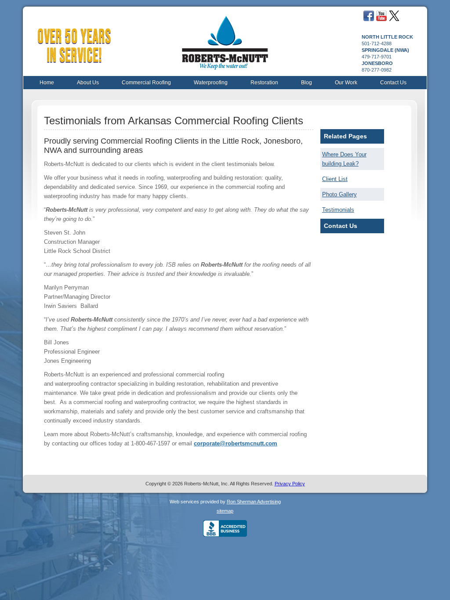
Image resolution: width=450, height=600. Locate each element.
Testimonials (338, 209)
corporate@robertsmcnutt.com (235, 443)
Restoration (264, 83)
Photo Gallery (339, 194)
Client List (335, 179)
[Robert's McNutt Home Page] (224, 39)
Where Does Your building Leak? (344, 159)
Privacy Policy (290, 483)
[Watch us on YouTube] (381, 19)
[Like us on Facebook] (368, 19)
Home (47, 83)
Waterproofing (211, 83)
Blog (306, 83)
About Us (88, 83)
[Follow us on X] (394, 19)
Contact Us (393, 83)
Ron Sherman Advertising (254, 501)
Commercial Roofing (146, 83)
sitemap (225, 510)
